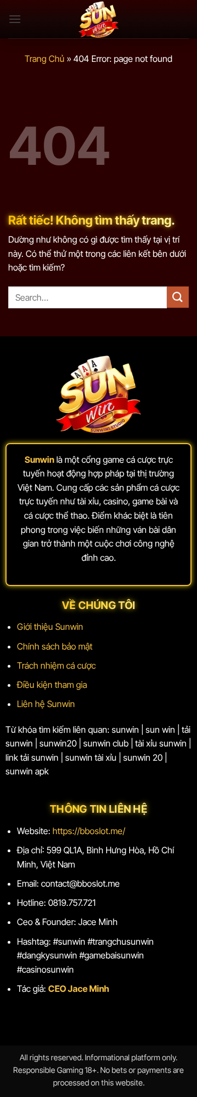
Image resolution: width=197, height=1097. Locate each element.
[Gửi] (178, 297)
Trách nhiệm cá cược (56, 665)
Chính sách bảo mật (54, 646)
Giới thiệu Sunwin (50, 626)
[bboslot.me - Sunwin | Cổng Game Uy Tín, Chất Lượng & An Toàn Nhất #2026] (98, 19)
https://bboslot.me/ (89, 830)
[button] (14, 18)
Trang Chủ (45, 58)
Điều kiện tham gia (52, 684)
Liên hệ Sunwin (46, 703)
